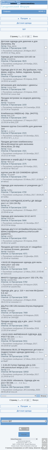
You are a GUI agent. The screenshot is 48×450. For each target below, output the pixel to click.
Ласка (9, 354)
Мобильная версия (24, 441)
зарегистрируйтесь (28, 3)
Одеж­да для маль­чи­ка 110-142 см (18, 57)
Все (20, 337)
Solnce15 (7, 274)
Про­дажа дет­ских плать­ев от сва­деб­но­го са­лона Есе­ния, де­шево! (21, 248)
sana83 (14, 346)
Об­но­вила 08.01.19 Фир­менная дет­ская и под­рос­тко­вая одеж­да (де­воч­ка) (22, 351)
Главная (6, 11)
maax (9, 149)
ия (8, 205)
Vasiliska (11, 252)
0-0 (8, 370)
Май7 (5, 361)
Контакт (24, 434)
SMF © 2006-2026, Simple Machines (24, 444)
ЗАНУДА (11, 311)
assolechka (12, 280)
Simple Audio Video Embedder (21, 446)
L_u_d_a (11, 131)
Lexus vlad (11, 87)
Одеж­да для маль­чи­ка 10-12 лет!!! (18, 216)
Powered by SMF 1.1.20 (24, 443)
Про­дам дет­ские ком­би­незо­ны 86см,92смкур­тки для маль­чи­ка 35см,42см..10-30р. (17, 144)
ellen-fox (10, 218)
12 (25, 36)
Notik (9, 385)
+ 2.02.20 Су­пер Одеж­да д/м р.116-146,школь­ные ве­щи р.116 (18, 366)
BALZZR (11, 116)
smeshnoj (11, 59)
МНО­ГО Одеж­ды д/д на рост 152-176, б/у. (22, 277)
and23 (9, 74)
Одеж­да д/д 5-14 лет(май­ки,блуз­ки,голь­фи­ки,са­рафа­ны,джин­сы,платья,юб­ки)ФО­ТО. (21, 231)
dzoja (13, 225)
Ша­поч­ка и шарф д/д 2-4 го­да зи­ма (19, 159)
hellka (9, 190)
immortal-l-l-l (16, 302)
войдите (14, 3)
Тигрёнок (11, 103)
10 (21, 383)
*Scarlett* (11, 175)
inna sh (14, 392)
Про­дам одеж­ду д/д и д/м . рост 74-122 (21, 321)
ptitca (9, 295)
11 (23, 36)
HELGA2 (11, 267)
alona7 (10, 324)
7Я (12, 66)
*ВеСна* (10, 162)
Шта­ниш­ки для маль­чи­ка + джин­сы (19, 85)
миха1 (6, 182)
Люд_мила (11, 46)
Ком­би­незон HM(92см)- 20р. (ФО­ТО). (19, 113)
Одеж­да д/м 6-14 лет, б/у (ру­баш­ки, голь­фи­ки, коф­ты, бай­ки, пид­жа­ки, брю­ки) (22, 71)
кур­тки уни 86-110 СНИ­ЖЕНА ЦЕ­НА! (19, 172)
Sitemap (34, 446)
